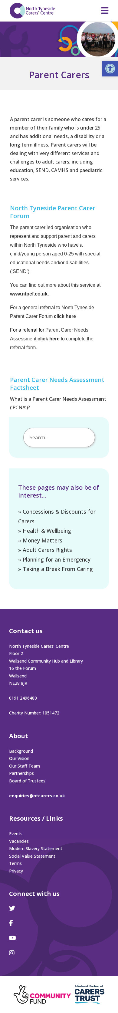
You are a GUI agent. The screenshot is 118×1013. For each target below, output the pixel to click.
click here (65, 316)
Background (21, 751)
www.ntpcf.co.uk (29, 293)
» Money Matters (40, 540)
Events (15, 833)
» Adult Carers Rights (45, 549)
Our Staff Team (24, 766)
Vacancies (19, 841)
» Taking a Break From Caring (55, 568)
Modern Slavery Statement (35, 848)
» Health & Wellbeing (44, 530)
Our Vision (19, 758)
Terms (15, 863)
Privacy (16, 871)
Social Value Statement (32, 856)
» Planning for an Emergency (54, 559)
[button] (110, 68)
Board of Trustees (27, 781)
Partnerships (21, 773)
